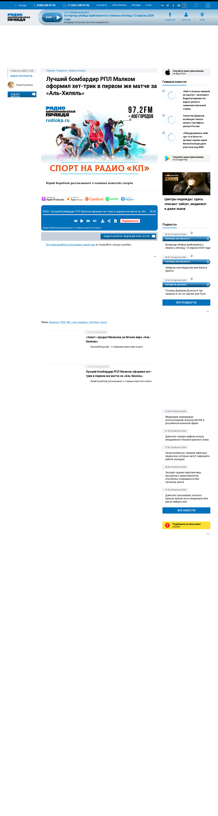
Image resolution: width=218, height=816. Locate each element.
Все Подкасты (186, 302)
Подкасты (170, 20)
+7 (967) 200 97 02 (78, 5)
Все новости (186, 510)
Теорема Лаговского (79, 13)
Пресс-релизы (119, 5)
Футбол (94, 322)
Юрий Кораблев (24, 85)
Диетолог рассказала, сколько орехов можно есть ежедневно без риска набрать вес (186, 498)
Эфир (202, 20)
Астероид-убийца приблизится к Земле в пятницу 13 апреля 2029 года (187, 246)
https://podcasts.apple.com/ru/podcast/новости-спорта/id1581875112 (64, 198)
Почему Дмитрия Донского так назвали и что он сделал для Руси (185, 292)
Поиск (196, 5)
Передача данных (176, 285)
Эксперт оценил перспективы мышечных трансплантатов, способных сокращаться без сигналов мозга (183, 477)
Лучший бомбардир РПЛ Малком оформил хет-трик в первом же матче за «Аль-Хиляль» (101, 86)
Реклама (136, 5)
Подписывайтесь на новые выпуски (70, 244)
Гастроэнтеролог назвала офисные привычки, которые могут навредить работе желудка (187, 456)
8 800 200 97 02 (46, 5)
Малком (54, 322)
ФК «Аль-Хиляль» (77, 322)
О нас (149, 5)
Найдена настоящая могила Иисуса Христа (186, 269)
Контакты (102, 5)
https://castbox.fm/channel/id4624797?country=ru (103, 198)
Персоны (186, 20)
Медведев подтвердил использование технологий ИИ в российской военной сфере (184, 420)
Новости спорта (77, 70)
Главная (50, 70)
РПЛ (62, 322)
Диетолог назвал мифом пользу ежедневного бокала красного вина (187, 438)
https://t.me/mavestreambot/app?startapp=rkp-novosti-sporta (134, 198)
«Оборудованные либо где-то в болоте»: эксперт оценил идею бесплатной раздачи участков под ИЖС (195, 140)
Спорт (103, 322)
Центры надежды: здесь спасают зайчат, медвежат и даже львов (186, 204)
